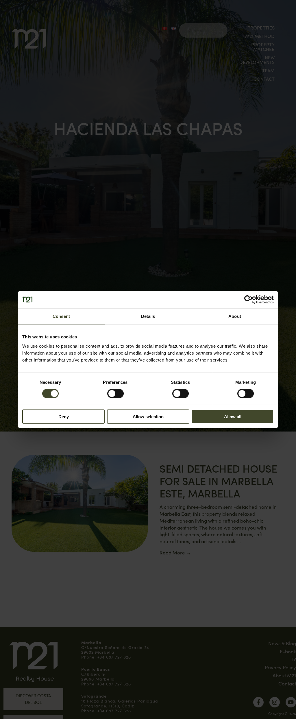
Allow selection (148, 416)
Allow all (232, 416)
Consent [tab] (61, 316)
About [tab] (234, 316)
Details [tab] (148, 316)
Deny (63, 416)
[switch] (115, 393)
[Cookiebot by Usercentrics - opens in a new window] (248, 299)
